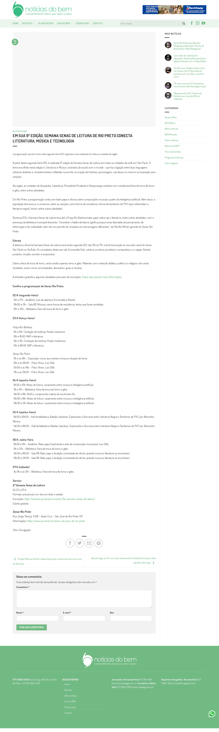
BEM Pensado (171, 134)
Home (15, 23)
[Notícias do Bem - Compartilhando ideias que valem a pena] (42, 9)
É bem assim (82, 23)
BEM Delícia (170, 123)
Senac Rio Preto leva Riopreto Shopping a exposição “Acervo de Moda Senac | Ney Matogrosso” (189, 46)
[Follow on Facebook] (192, 23)
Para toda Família (173, 151)
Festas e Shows (171, 140)
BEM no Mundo (171, 128)
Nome (20, 612)
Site (112, 612)
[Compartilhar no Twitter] (79, 543)
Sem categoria (171, 163)
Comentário (22, 587)
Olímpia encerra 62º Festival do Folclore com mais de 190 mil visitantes (188, 96)
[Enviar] (183, 23)
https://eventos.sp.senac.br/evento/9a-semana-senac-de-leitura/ (60, 499)
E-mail (67, 612)
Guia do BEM (63, 23)
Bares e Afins (171, 117)
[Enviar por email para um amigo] (89, 543)
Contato (98, 23)
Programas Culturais (174, 157)
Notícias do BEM (20, 131)
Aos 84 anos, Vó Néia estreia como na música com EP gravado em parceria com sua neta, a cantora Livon (189, 72)
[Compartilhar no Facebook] (70, 543)
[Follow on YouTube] (203, 23)
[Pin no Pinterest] (98, 543)
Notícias (27, 23)
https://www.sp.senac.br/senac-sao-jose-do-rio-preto (56, 521)
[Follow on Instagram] (197, 23)
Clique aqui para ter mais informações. (102, 277)
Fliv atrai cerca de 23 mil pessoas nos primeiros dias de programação (190, 85)
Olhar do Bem (45, 23)
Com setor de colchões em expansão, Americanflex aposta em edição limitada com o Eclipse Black (190, 58)
